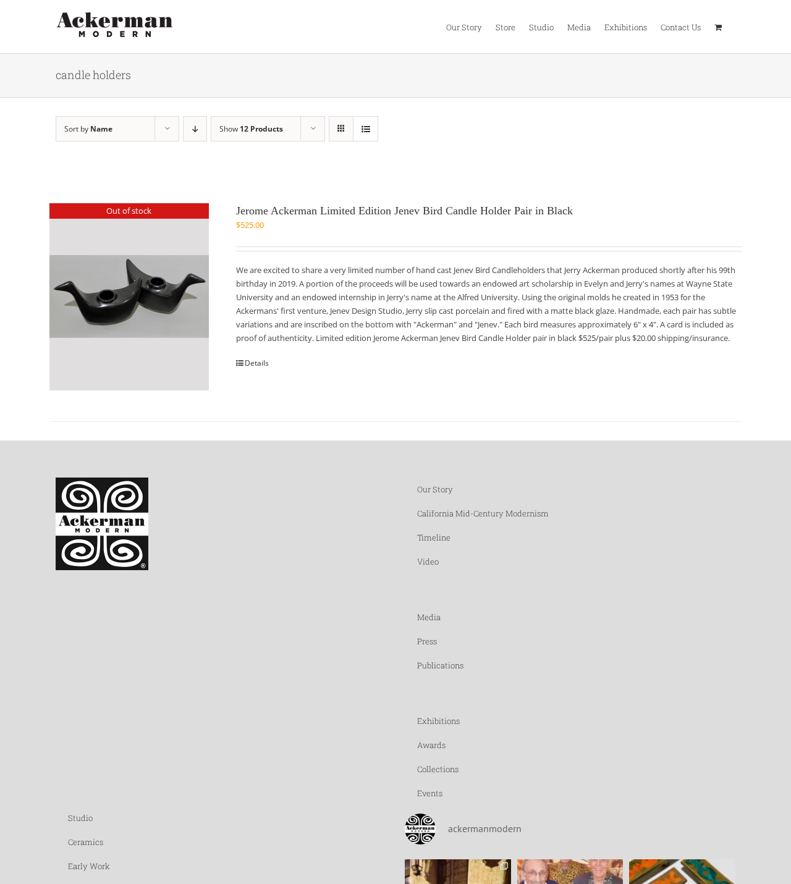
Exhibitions (438, 720)
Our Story (435, 489)
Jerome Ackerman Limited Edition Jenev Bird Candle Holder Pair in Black (404, 210)
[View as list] (365, 129)
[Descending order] (195, 128)
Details (257, 363)
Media (429, 617)
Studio (80, 817)
